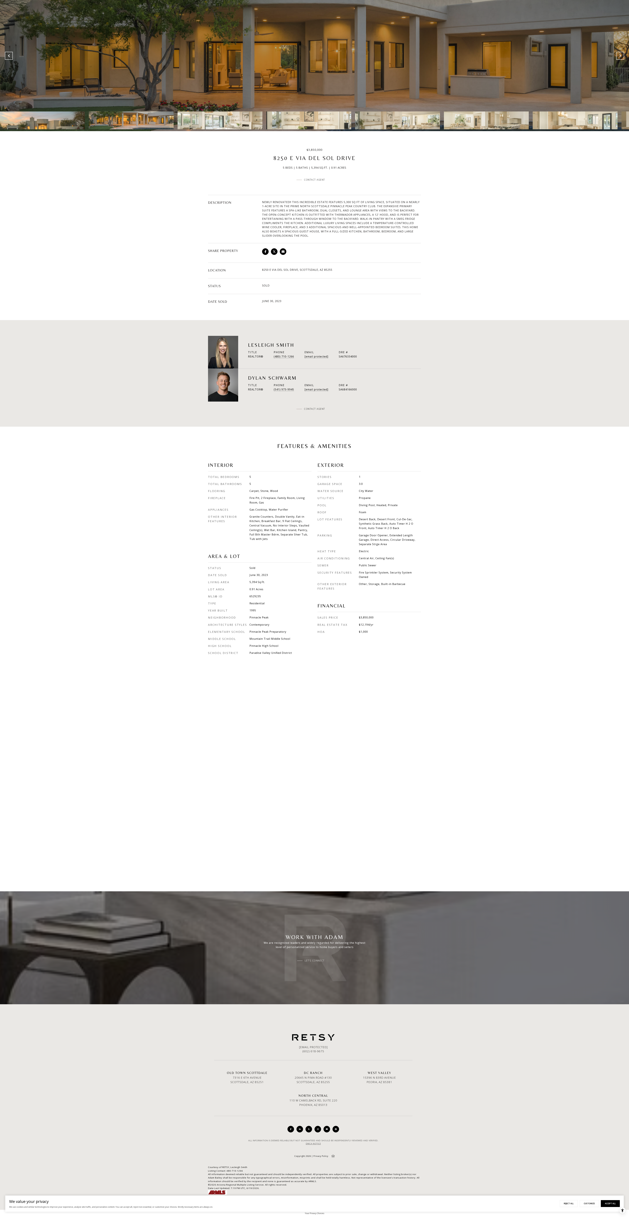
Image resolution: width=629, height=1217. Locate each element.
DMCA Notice (313, 1143)
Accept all (610, 1203)
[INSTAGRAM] (317, 1129)
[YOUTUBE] (327, 1129)
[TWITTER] (308, 1129)
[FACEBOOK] (290, 1129)
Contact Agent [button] (314, 179)
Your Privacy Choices (314, 1213)
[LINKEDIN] (299, 1129)
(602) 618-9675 (313, 1051)
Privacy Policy (321, 1156)
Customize (589, 1203)
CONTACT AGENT (314, 408)
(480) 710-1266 (284, 356)
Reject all (569, 1203)
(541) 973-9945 (284, 389)
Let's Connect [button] (314, 960)
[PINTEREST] (336, 1129)
